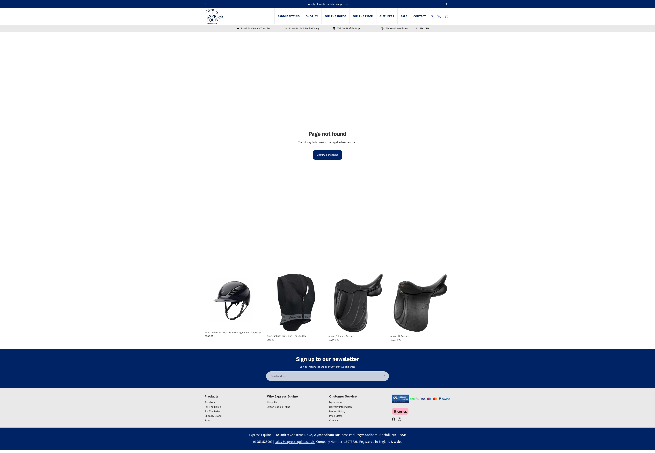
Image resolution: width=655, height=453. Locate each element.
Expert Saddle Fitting (278, 406)
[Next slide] (446, 4)
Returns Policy (337, 411)
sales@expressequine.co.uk (295, 441)
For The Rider (212, 411)
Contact (333, 420)
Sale (207, 420)
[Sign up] (384, 376)
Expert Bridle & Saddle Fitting (304, 28)
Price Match (336, 415)
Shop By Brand (213, 415)
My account (335, 402)
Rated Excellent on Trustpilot (256, 28)
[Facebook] (393, 419)
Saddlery (210, 402)
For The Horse (213, 406)
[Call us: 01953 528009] (439, 16)
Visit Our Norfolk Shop (348, 28)
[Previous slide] (206, 4)
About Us (272, 402)
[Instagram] (399, 419)
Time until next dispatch (398, 28)
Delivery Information (340, 406)
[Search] (432, 16)
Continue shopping (327, 154)
